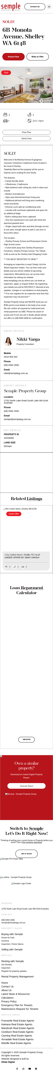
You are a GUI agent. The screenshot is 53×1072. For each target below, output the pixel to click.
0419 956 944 (10, 357)
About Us (6, 990)
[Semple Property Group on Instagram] (23, 1069)
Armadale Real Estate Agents (17, 1039)
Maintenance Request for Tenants (19, 1009)
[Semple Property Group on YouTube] (29, 1069)
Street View (26, 138)
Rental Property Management (17, 976)
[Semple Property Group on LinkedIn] (36, 1069)
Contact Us (7, 986)
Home (4, 983)
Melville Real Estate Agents (16, 1043)
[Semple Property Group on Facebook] (17, 1069)
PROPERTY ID (11, 434)
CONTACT (6, 914)
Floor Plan (26, 132)
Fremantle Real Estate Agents (17, 1020)
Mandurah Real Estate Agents (17, 1028)
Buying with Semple (12, 934)
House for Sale (7, 938)
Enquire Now (13, 57)
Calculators (7, 997)
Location (8, 397)
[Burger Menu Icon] (49, 6)
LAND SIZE (10, 443)
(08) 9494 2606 (11, 365)
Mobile (7, 353)
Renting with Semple (12, 961)
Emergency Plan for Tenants (16, 1005)
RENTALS (6, 955)
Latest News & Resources (15, 994)
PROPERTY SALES (11, 928)
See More (26, 739)
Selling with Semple (12, 949)
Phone (7, 361)
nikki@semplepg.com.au (16, 373)
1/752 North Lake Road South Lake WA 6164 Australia (25, 909)
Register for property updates (14, 971)
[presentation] (5, 87)
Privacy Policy (9, 1001)
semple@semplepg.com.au (17, 419)
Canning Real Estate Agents (16, 1035)
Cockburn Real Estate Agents (17, 1032)
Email (7, 370)
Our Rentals (6, 965)
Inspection (5, 968)
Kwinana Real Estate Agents (16, 1024)
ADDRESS (6, 903)
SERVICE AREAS (10, 1015)
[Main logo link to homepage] (10, 6)
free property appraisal (32, 842)
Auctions (5, 941)
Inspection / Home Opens (12, 944)
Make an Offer (38, 57)
